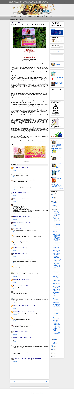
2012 (53, 194)
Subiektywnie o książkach (56, 163)
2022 (53, 350)
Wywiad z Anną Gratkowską (55, 321)
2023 (53, 352)
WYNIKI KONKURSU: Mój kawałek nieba (56, 235)
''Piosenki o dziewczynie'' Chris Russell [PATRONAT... (57, 224)
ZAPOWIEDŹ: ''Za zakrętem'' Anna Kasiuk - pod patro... (56, 318)
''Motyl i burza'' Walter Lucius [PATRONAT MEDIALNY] (56, 287)
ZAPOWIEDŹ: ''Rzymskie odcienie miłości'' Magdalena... (57, 333)
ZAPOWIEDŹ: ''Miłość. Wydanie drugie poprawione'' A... (56, 227)
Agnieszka (15, 331)
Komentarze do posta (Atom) (31, 384)
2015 (53, 198)
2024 (53, 353)
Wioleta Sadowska (17, 216)
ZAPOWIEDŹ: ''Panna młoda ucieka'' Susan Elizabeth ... (56, 284)
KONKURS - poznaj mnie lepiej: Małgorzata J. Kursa (56, 248)
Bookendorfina (15, 320)
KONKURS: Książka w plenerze (56, 315)
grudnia (54, 343)
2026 (53, 356)
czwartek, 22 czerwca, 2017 (27, 259)
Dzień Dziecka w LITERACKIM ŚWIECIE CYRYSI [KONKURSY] (56, 212)
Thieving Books (16, 222)
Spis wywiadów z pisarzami (38, 16)
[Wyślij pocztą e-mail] (24, 161)
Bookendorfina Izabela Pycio (19, 317)
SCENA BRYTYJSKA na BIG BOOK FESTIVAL (57, 229)
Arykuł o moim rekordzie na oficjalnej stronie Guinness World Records (58, 166)
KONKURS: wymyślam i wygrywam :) (56, 330)
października (55, 340)
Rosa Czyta (15, 344)
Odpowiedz (15, 170)
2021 (53, 349)
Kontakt (19, 16)
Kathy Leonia (16, 198)
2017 (53, 201)
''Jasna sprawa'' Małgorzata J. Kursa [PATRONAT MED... (56, 232)
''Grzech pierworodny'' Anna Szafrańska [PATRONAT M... (56, 263)
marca (54, 205)
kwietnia (54, 206)
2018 (53, 345)
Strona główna (13, 16)
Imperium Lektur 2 (55, 184)
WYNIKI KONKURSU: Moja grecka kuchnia (56, 307)
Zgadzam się (62, 2)
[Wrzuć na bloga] (25, 161)
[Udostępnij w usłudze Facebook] (27, 161)
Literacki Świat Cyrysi (56, 51)
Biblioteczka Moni (17, 259)
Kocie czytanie (54, 140)
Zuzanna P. (15, 192)
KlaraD (14, 204)
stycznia (54, 202)
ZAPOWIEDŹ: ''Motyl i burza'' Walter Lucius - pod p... (57, 266)
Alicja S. (15, 228)
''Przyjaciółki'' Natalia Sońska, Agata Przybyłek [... (56, 281)
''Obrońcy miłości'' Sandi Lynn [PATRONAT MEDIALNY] (57, 257)
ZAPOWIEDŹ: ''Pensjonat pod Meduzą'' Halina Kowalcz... (56, 277)
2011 (53, 193)
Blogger (41, 392)
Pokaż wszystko (61, 188)
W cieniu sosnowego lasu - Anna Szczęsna (59, 158)
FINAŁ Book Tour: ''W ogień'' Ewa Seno (56, 305)
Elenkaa (15, 247)
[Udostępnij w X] (26, 161)
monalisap (15, 167)
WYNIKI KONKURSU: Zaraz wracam (56, 240)
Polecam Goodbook (17, 337)
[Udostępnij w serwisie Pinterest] (28, 161)
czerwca (54, 209)
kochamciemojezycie (17, 325)
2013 (53, 195)
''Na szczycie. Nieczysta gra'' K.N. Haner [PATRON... (57, 254)
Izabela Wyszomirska (17, 173)
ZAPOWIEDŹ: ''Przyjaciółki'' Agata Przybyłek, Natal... (56, 237)
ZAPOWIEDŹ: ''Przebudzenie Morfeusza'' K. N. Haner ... (56, 299)
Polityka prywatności (49, 16)
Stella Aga (15, 241)
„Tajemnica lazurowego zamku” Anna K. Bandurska (59, 172)
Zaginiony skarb (58, 178)
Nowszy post (13, 381)
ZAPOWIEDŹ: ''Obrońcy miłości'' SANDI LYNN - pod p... (57, 220)
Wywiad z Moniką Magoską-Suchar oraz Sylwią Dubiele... (57, 243)
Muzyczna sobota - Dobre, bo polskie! (56, 218)
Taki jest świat (16, 279)
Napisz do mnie (57, 64)
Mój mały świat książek (56, 170)
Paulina (15, 285)
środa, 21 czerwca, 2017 (23, 167)
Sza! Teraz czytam (55, 156)
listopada (54, 342)
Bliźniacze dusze (58, 72)
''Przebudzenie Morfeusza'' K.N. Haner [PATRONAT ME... (56, 324)
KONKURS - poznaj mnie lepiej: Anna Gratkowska (56, 272)
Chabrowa (15, 298)
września (54, 339)
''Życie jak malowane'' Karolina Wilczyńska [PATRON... (56, 290)
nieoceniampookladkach (18, 305)
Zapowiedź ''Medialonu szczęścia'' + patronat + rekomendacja (59, 83)
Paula (14, 272)
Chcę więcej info (55, 2)
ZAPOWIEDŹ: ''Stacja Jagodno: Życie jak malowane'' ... (56, 251)
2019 (53, 346)
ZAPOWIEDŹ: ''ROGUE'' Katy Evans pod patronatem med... (57, 310)
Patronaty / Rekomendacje (27, 16)
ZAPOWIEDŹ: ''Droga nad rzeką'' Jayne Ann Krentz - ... (57, 327)
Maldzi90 (15, 253)
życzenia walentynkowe (59, 77)
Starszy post (45, 381)
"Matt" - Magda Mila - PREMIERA (55, 29)
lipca (54, 336)
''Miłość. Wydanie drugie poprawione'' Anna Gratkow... (57, 260)
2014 (53, 197)
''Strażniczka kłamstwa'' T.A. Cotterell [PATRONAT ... (56, 215)
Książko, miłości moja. (18, 311)
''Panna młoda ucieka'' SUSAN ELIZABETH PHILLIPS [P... (56, 313)
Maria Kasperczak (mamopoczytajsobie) (22, 358)
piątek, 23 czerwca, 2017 (24, 344)
